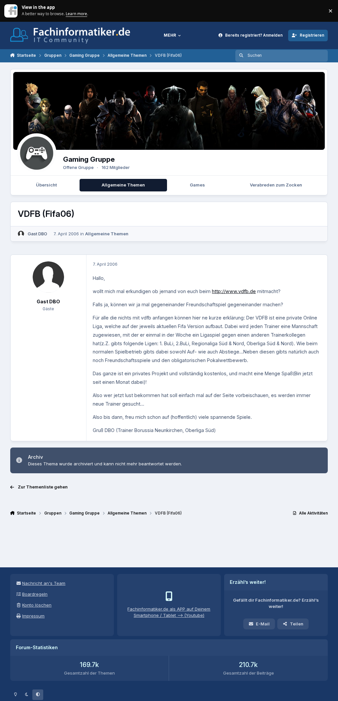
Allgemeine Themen (106, 233)
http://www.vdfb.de (234, 291)
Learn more (11, 11)
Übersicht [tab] (46, 184)
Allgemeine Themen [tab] (123, 184)
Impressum (33, 615)
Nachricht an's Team (43, 583)
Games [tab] (197, 184)
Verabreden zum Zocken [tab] (276, 184)
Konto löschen (36, 605)
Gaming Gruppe (89, 159)
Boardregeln (35, 594)
